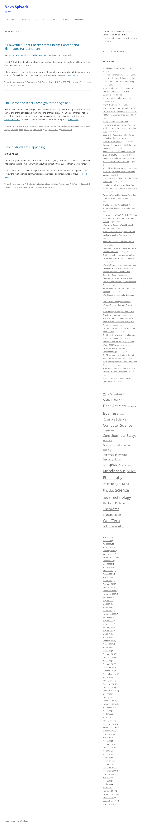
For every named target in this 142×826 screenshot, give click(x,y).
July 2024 (106, 577)
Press (52, 20)
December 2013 (109, 724)
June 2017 (107, 660)
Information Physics (115, 454)
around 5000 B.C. (12, 119)
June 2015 (107, 694)
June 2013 (107, 741)
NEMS (131, 470)
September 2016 (109, 674)
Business (31, 126)
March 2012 (107, 761)
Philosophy (112, 477)
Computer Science (117, 425)
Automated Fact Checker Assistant (31, 55)
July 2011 (106, 777)
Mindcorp (126, 465)
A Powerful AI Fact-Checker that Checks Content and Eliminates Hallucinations (41, 46)
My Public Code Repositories (114, 168)
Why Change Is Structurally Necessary (118, 295)
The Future (37, 129)
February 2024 (109, 584)
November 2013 (109, 727)
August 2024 (108, 574)
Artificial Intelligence (62, 126)
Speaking (40, 20)
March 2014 (107, 717)
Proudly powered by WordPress (16, 821)
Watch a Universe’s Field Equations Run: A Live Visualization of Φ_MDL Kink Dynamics (120, 91)
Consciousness (114, 435)
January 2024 (108, 587)
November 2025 (109, 557)
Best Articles (32, 184)
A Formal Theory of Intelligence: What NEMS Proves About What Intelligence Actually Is (118, 321)
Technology (32, 82)
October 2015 (108, 687)
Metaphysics (112, 465)
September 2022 (109, 617)
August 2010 (108, 804)
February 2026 (109, 550)
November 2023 (109, 594)
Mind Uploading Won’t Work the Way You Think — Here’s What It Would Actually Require (120, 218)
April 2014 (107, 714)
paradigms (28, 129)
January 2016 (108, 680)
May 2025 (107, 567)
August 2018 (108, 644)
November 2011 (109, 771)
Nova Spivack (16, 6)
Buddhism (131, 406)
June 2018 (107, 647)
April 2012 (107, 757)
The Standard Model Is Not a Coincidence (120, 98)
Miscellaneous (114, 470)
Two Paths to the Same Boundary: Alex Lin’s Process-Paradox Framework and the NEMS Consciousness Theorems (120, 111)
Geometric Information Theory (117, 447)
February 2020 (109, 627)
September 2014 (109, 707)
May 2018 (107, 650)
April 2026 (107, 544)
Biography (9, 20)
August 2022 (108, 620)
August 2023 (108, 600)
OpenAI (78, 82)
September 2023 (109, 597)
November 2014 (109, 704)
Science (55, 184)
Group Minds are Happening (24, 147)
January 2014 (108, 721)
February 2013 (109, 744)
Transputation (112, 515)
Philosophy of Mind (116, 484)
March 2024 (107, 580)
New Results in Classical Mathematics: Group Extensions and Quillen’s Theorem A (119, 281)
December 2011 (109, 767)
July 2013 (106, 737)
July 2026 (106, 537)
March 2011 (107, 787)
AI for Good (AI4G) (115, 394)
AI (25, 82)
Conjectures (108, 430)
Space (106, 497)
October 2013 (108, 731)
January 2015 (108, 697)
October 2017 (108, 657)
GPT (68, 82)
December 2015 (109, 684)
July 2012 (106, 751)
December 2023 (109, 590)
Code (122, 413)
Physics (108, 490)
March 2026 (107, 547)
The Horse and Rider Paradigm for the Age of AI (37, 103)
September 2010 (109, 801)
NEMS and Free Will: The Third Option (118, 241)
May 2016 (107, 677)
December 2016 (109, 667)
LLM (72, 82)
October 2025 (108, 560)
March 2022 (107, 624)
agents (47, 126)
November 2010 (109, 794)
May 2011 (107, 781)
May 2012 (107, 754)
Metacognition (112, 459)
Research (79, 20)
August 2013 (108, 734)
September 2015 (109, 690)
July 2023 (106, 604)
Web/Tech (42, 82)
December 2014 (109, 701)
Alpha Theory (111, 399)
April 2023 (107, 607)
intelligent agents (78, 126)
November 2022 (109, 614)
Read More (73, 75)
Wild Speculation (113, 526)
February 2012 (109, 764)
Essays (49, 184)
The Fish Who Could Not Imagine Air (118, 68)
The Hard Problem (114, 503)
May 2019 (107, 637)
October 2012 (108, 747)
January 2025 (108, 570)
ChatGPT (62, 82)
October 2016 (108, 670)
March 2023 (107, 610)
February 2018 (109, 654)
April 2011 (107, 784)
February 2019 (109, 640)
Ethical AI (107, 440)
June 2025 (107, 564)
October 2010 (108, 797)
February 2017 (109, 664)
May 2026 (107, 540)
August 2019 (108, 630)
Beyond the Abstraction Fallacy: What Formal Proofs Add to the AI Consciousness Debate (118, 138)
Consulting (25, 20)
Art (122, 400)
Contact (65, 20)
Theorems (111, 508)
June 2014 (107, 711)
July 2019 (106, 634)
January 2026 (108, 554)
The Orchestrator (110, 105)
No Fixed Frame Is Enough (114, 75)
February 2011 (109, 791)
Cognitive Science (114, 419)
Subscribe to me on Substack (115, 51)
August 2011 (108, 774)
